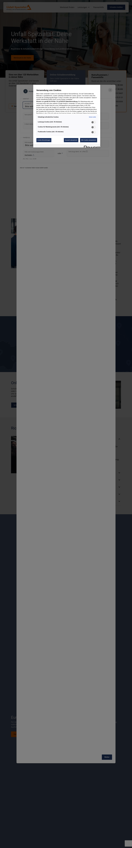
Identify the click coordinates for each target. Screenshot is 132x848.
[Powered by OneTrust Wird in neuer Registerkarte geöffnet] (91, 146)
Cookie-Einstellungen (43, 140)
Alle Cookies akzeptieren (88, 140)
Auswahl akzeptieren (71, 140)
